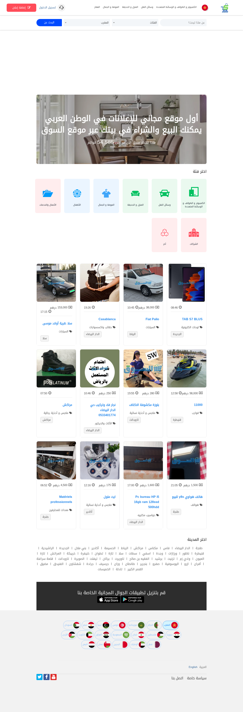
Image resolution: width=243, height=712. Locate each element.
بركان (106, 559)
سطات (133, 553)
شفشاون (75, 564)
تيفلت (93, 559)
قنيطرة (199, 553)
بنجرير (143, 564)
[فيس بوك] (46, 677)
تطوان (99, 553)
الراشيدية (47, 548)
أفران (197, 564)
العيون (200, 559)
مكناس (153, 548)
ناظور (185, 553)
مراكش (138, 548)
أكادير (95, 548)
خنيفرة (85, 553)
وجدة (159, 553)
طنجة (199, 548)
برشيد (158, 559)
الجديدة (64, 548)
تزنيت (171, 559)
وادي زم (185, 559)
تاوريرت (119, 559)
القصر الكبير (135, 569)
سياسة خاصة (197, 678)
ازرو (186, 564)
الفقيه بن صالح (139, 559)
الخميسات (104, 569)
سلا (121, 553)
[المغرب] (205, 7)
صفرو (156, 564)
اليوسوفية (172, 564)
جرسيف (104, 564)
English (193, 667)
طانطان (130, 564)
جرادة (90, 564)
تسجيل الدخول (47, 8)
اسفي (146, 553)
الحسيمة (110, 548)
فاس (166, 548)
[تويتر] (39, 677)
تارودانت (63, 559)
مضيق (44, 564)
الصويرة (79, 559)
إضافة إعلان (19, 7)
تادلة (119, 569)
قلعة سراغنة (44, 559)
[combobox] (135, 22)
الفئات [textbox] (153, 22)
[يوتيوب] (53, 677)
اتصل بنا (177, 678)
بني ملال (80, 548)
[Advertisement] (121, 62)
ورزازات (172, 553)
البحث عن (49, 22)
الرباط (124, 548)
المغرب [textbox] (105, 22)
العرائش (55, 553)
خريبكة (71, 553)
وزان (117, 564)
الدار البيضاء (182, 548)
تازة (110, 553)
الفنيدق (58, 564)
